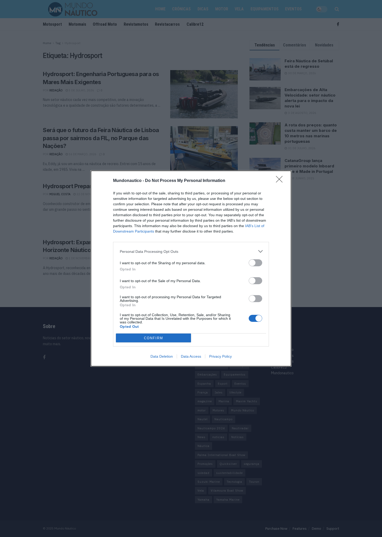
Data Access (191, 356)
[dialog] (191, 268)
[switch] (255, 262)
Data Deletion (161, 356)
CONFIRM (153, 338)
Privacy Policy (220, 356)
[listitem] (191, 251)
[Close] (281, 181)
